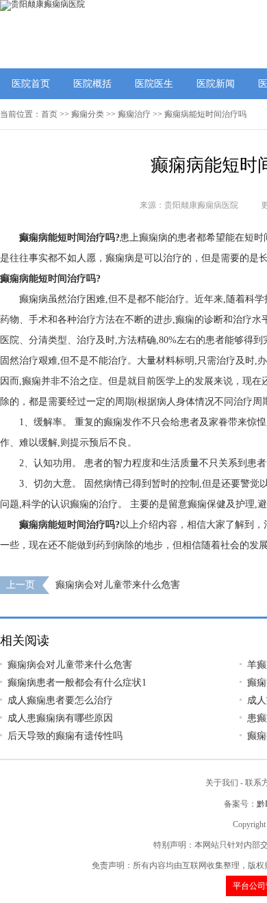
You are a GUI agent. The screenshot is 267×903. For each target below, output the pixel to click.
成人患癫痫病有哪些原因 (60, 718)
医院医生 (154, 84)
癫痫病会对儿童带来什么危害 (117, 585)
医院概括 (92, 84)
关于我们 (221, 782)
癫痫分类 (87, 114)
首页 (49, 114)
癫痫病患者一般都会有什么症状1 (77, 682)
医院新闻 (215, 84)
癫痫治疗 (134, 114)
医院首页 (31, 84)
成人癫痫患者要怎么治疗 (60, 700)
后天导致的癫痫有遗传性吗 (65, 736)
